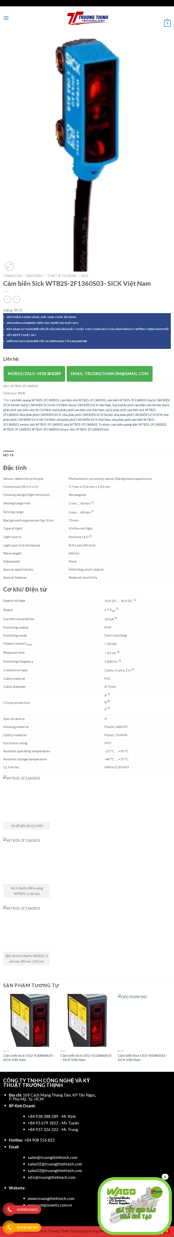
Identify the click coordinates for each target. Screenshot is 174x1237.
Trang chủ (12, 276)
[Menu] (6, 17)
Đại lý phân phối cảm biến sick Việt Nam (78, 410)
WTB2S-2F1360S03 (16, 429)
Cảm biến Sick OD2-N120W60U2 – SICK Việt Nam (85, 1057)
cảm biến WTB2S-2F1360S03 (126, 400)
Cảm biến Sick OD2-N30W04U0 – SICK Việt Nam (29, 1057)
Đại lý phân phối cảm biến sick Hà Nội (136, 405)
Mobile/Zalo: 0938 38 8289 (34, 373)
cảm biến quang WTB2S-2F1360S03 (34, 400)
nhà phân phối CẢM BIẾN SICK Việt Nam (84, 419)
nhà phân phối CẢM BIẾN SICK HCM (138, 415)
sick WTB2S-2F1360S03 (80, 424)
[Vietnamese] (167, 1230)
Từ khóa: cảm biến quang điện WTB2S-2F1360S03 (132, 424)
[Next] (170, 1032)
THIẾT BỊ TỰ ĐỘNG (62, 276)
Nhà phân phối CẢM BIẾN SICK (40, 415)
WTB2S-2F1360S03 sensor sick (53, 429)
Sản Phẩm (34, 276)
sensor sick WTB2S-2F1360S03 (41, 424)
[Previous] (3, 1032)
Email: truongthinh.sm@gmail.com (110, 373)
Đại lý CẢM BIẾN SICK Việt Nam (90, 405)
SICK (84, 276)
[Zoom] (9, 266)
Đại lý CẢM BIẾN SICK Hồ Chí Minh (44, 405)
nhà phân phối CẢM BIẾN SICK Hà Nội (87, 415)
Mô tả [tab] (8, 455)
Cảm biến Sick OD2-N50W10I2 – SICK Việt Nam (143, 1057)
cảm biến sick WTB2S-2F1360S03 (82, 400)
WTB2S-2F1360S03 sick (92, 429)
